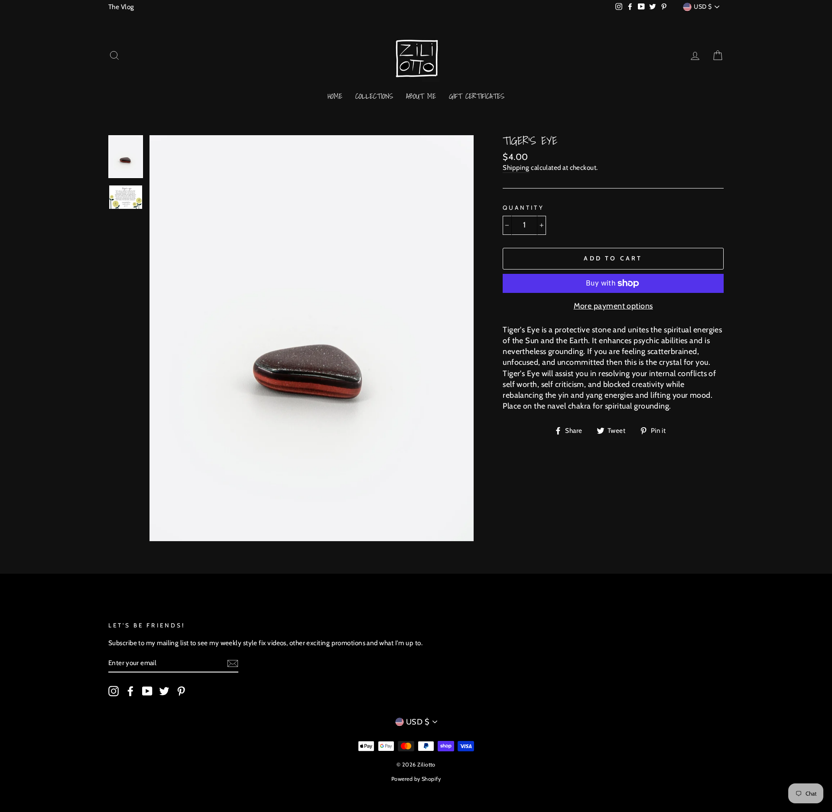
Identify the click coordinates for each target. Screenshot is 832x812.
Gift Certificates (476, 96)
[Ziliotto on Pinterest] (181, 690)
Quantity (523, 207)
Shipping (516, 167)
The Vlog (121, 7)
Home (335, 96)
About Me (421, 96)
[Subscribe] (232, 663)
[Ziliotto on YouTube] (147, 690)
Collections (374, 96)
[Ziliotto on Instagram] (113, 690)
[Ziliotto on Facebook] (130, 690)
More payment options (613, 306)
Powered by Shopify (416, 779)
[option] (312, 338)
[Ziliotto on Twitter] (164, 690)
